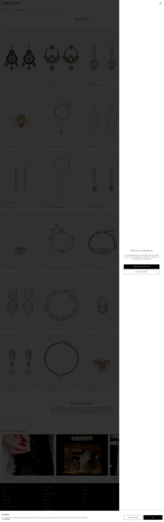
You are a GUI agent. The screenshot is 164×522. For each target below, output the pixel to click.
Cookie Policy (7, 519)
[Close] (160, 3)
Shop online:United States (141, 266)
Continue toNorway (141, 272)
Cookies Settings (133, 517)
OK (153, 517)
